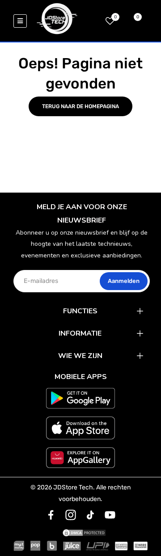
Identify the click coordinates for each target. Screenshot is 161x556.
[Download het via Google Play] (80, 398)
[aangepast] (51, 515)
